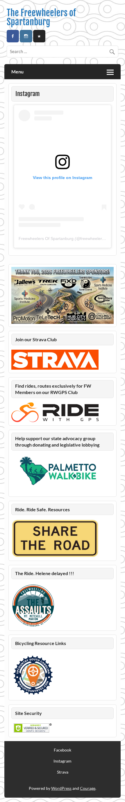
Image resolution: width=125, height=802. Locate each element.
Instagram (62, 761)
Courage (87, 788)
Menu (17, 71)
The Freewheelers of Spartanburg (41, 17)
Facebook (62, 750)
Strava (62, 772)
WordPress (61, 788)
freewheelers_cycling (99, 238)
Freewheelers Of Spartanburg (46, 238)
